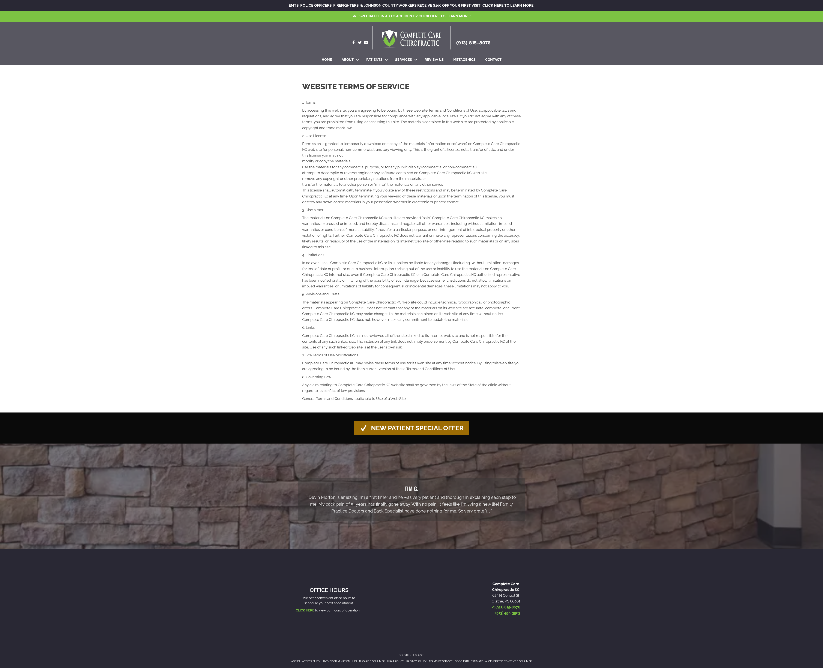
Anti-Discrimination (336, 661)
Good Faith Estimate (469, 661)
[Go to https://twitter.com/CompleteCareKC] (360, 43)
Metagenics (464, 60)
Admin (295, 661)
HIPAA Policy (395, 661)
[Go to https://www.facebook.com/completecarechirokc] (353, 43)
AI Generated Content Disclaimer (508, 661)
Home (327, 60)
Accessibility (311, 661)
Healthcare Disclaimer (368, 661)
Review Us (434, 60)
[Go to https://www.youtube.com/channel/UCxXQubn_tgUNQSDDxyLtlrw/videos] (366, 43)
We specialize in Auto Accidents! (412, 16)
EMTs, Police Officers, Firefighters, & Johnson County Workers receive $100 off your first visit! (412, 5)
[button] (357, 59)
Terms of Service (440, 661)
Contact (493, 60)
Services (403, 60)
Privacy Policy (416, 661)
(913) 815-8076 (473, 42)
